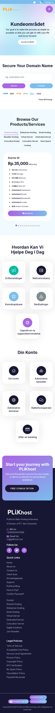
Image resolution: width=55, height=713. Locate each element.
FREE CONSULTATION (22, 488)
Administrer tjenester (41, 380)
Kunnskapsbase (13, 304)
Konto (48, 3)
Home (9, 562)
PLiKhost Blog (13, 586)
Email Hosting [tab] (45, 132)
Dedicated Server (15, 619)
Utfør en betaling (27, 437)
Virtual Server (13, 616)
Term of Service (14, 646)
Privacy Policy (13, 657)
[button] (16, 225)
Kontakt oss (37, 697)
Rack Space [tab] (46, 141)
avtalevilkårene (38, 701)
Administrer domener (13, 409)
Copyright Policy (15, 661)
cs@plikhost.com (15, 539)
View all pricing (45, 99)
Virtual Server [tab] (27, 137)
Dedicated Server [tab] (43, 137)
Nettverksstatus (41, 278)
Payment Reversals (16, 677)
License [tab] (27, 145)
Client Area (12, 574)
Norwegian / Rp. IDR (19, 701)
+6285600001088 (15, 532)
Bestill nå (28, 213)
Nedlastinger (41, 304)
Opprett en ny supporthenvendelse (28, 332)
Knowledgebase (15, 578)
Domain (10, 600)
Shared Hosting (14, 604)
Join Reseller (13, 631)
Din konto (14, 378)
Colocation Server (15, 623)
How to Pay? (13, 590)
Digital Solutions (14, 627)
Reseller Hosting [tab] (11, 137)
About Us (11, 566)
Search (14, 86)
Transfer (41, 86)
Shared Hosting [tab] (11, 132)
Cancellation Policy (16, 673)
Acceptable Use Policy (18, 649)
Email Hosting (13, 612)
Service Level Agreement (19, 653)
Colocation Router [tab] (12, 141)
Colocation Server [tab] (30, 141)
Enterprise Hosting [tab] (28, 132)
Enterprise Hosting (15, 608)
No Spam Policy (14, 669)
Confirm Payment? (15, 594)
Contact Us (12, 570)
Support (10, 582)
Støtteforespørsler (41, 407)
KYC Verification (14, 665)
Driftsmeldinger (13, 278)
